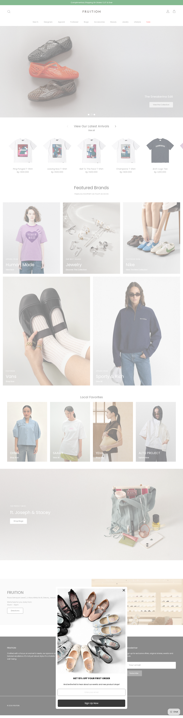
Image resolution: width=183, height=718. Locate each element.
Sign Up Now (91, 703)
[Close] (123, 590)
